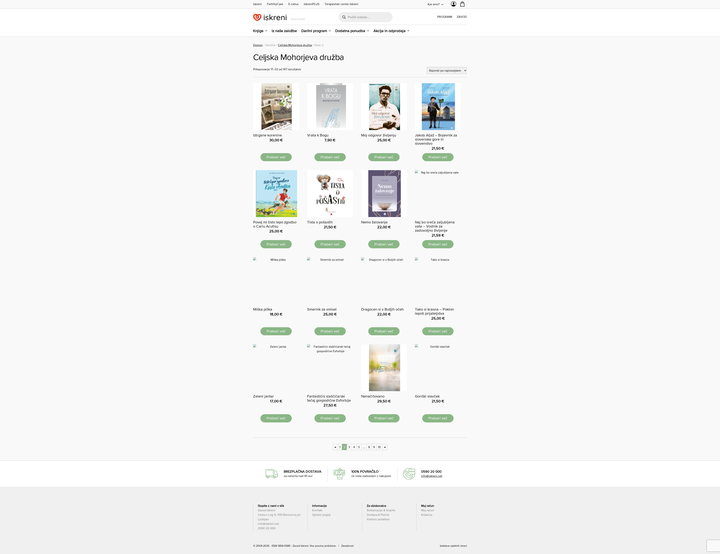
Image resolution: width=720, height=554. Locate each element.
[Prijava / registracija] (453, 4)
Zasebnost (347, 545)
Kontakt (317, 510)
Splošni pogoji (321, 514)
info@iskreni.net (431, 476)
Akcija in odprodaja (390, 31)
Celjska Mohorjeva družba (295, 45)
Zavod (462, 16)
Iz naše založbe (284, 31)
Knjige (258, 31)
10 (379, 447)
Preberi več (276, 157)
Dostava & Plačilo (378, 514)
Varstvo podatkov (378, 519)
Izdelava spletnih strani (453, 545)
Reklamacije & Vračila (381, 510)
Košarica (426, 514)
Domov (257, 45)
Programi (444, 16)
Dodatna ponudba (350, 31)
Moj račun (427, 510)
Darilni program (314, 31)
